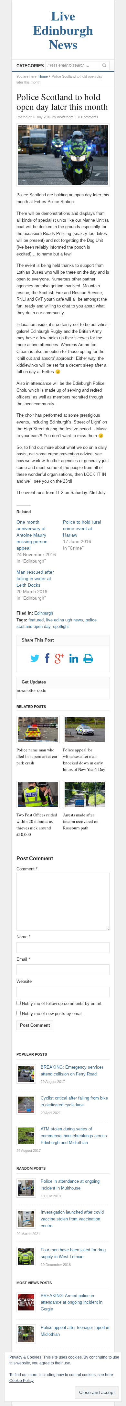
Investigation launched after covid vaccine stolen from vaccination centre (72, 1219)
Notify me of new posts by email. (53, 1013)
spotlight (61, 626)
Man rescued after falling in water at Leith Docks (35, 578)
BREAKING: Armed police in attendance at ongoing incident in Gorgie (71, 1302)
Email (23, 959)
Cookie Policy (21, 1380)
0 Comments (88, 117)
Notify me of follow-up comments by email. (62, 1003)
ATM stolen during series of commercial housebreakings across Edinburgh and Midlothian (74, 1135)
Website (24, 981)
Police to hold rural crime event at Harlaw (82, 528)
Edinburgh (43, 613)
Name (23, 936)
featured (36, 620)
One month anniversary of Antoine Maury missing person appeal (31, 535)
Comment (26, 868)
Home (43, 76)
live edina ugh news (64, 620)
